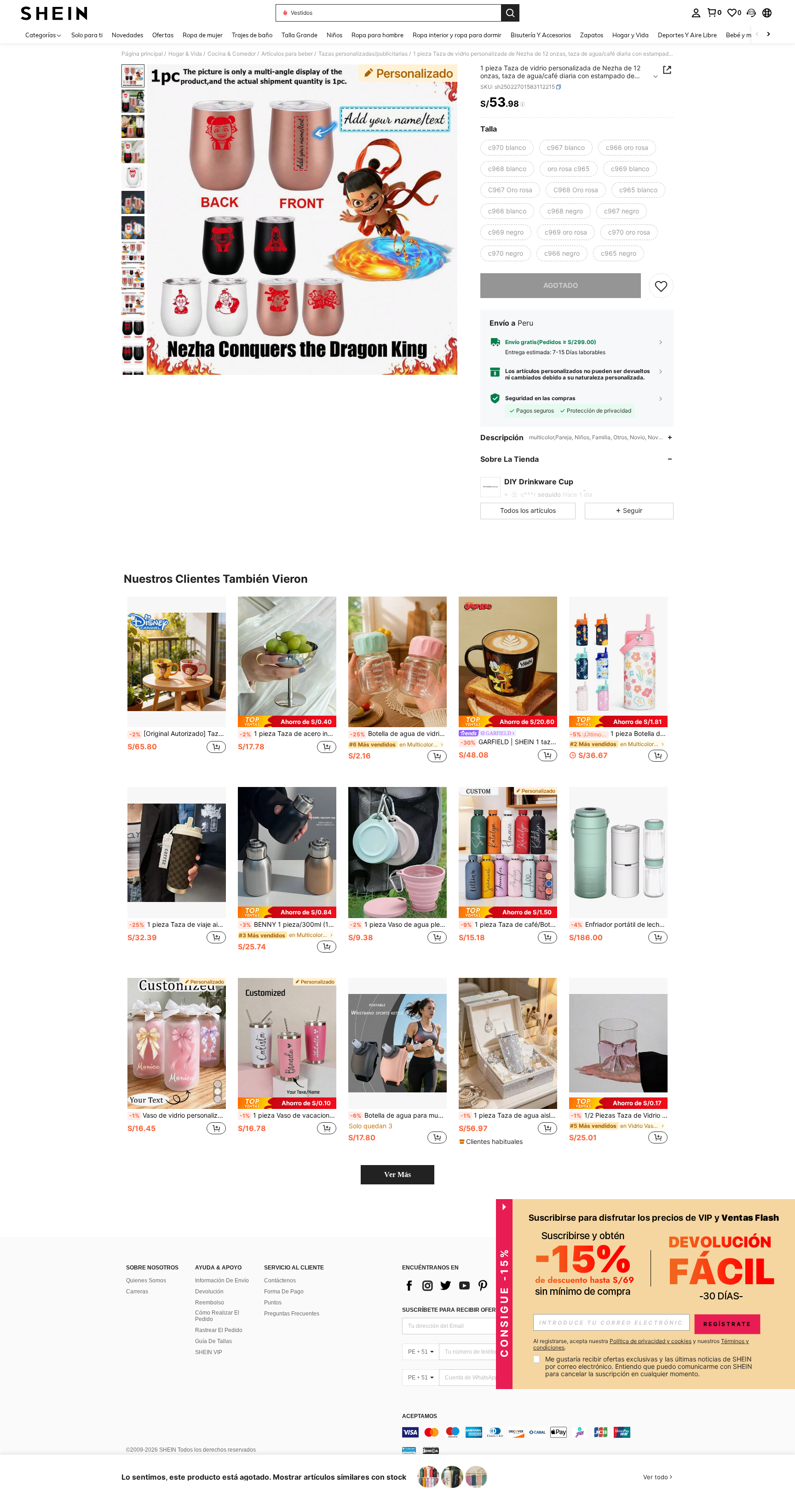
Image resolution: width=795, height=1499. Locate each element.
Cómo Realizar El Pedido (217, 1315)
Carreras (137, 1291)
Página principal (142, 54)
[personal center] (696, 12)
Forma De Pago (284, 1291)
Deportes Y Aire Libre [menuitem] (687, 35)
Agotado (560, 285)
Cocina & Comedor (231, 54)
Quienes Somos (146, 1280)
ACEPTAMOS (419, 1416)
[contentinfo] (540, 1432)
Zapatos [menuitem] (591, 35)
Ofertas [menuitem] (162, 35)
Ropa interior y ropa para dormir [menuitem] (457, 35)
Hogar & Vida (185, 54)
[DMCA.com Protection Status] (431, 1450)
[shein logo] (54, 13)
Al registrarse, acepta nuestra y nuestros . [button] (641, 1344)
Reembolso (209, 1302)
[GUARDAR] (661, 285)
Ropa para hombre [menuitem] (377, 35)
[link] (714, 12)
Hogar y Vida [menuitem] (630, 35)
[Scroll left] (757, 35)
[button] (751, 12)
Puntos (273, 1302)
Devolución (209, 1291)
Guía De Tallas (213, 1341)
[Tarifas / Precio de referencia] (522, 104)
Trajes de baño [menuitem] (252, 35)
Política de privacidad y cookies (650, 1341)
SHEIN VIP (208, 1352)
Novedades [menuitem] (127, 35)
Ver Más (397, 1174)
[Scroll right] (768, 35)
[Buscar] (510, 13)
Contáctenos (280, 1280)
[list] (475, 1285)
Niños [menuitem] (334, 35)
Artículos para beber (287, 54)
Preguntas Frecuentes (291, 1313)
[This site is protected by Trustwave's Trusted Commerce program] (409, 1450)
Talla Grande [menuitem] (299, 35)
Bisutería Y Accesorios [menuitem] (541, 35)
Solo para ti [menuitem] (87, 35)
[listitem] (177, 684)
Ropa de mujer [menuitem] (203, 35)
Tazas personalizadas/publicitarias (363, 54)
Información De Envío (222, 1280)
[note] (287, 721)
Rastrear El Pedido (218, 1330)
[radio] (507, 147)
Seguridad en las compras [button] (540, 398)
